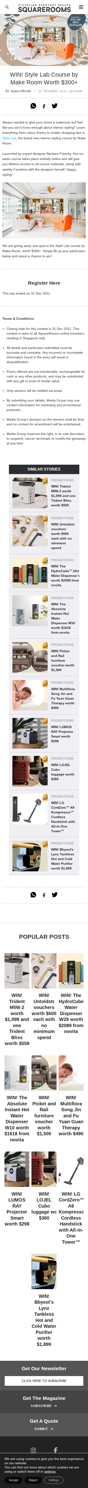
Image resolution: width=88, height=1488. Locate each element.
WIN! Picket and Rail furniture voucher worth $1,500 (62, 660)
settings (50, 1471)
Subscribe (44, 1406)
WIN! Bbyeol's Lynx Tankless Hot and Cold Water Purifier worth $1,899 (62, 859)
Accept (13, 1480)
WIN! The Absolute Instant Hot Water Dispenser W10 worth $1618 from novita (63, 618)
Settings (54, 1480)
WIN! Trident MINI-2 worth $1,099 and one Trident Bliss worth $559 (63, 495)
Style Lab (9, 138)
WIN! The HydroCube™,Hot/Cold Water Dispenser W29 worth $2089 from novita (69, 575)
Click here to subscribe (44, 1381)
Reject (33, 1480)
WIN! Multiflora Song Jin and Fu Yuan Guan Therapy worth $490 (63, 698)
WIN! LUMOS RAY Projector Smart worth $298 (62, 734)
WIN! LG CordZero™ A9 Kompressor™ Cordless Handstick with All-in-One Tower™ (63, 817)
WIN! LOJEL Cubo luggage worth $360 (62, 772)
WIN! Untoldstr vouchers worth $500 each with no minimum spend (63, 536)
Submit (44, 1429)
